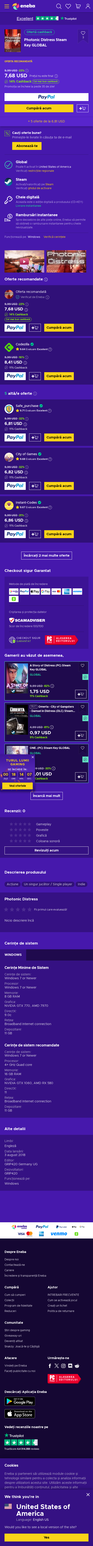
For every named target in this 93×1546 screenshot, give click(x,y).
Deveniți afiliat (14, 1341)
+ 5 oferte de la (46, 121)
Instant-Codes (26, 502)
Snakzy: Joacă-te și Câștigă (22, 1346)
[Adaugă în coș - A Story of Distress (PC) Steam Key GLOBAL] (80, 694)
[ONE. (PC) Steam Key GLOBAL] (46, 763)
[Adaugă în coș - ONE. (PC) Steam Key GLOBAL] (80, 776)
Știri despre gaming (17, 1330)
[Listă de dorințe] (68, 6)
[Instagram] (63, 1365)
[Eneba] (23, 6)
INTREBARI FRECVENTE (63, 1295)
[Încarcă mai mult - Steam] (8, 182)
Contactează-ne (15, 1265)
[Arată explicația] (50, 349)
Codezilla (22, 344)
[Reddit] (77, 1365)
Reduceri (10, 1311)
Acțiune (12, 884)
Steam (49, 184)
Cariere (9, 1270)
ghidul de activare (39, 188)
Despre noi (12, 1259)
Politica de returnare (61, 1311)
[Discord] (70, 1365)
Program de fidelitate (18, 1305)
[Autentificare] (88, 6)
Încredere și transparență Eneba (25, 1275)
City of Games (26, 454)
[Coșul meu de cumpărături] (78, 6)
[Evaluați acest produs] (19, 910)
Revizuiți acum (47, 850)
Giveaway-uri (13, 1335)
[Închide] (88, 1495)
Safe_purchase (27, 406)
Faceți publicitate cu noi (20, 1371)
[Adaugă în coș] (82, 108)
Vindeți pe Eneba (16, 1365)
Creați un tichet (57, 1305)
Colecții (9, 1300)
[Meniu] (6, 6)
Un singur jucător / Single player (48, 884)
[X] (56, 1365)
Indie (81, 884)
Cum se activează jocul (62, 1300)
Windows (12, 1183)
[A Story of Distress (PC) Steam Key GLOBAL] (46, 681)
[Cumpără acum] (46, 97)
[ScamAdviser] (27, 620)
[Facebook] (50, 1365)
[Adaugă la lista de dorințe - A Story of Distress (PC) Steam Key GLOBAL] (83, 667)
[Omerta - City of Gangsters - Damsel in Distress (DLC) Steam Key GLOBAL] (46, 722)
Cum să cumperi (15, 1295)
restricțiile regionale (41, 171)
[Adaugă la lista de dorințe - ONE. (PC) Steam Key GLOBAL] (83, 749)
